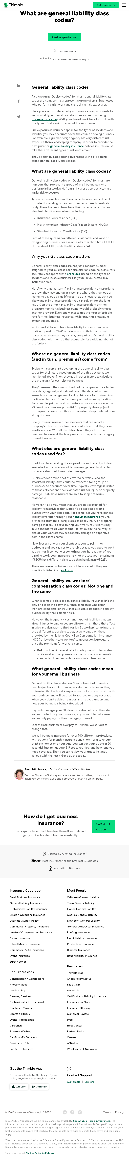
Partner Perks (75, 1031)
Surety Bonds (18, 961)
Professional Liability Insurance (29, 909)
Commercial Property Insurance (29, 926)
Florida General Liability (81, 909)
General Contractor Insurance (85, 926)
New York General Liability (83, 920)
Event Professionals (22, 1019)
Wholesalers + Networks (82, 1049)
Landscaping (17, 990)
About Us (73, 990)
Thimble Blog (75, 973)
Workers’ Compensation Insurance (31, 932)
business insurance (44, 119)
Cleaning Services (20, 996)
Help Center (74, 1025)
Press (70, 1019)
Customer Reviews (78, 1014)
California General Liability (83, 897)
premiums (73, 274)
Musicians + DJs (19, 1043)
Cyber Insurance (20, 938)
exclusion (67, 570)
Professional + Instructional (27, 1002)
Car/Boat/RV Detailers (23, 1037)
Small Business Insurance (25, 897)
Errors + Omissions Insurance (27, 915)
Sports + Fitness (20, 1014)
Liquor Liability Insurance (82, 956)
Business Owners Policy (24, 920)
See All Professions (21, 1049)
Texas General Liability (80, 903)
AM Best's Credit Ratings (40, 1152)
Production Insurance (80, 944)
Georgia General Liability (82, 915)
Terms (107, 1112)
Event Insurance (20, 956)
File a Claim (73, 984)
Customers (73, 1082)
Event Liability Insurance (82, 938)
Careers (71, 1037)
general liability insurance (67, 146)
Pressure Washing (20, 1031)
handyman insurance (86, 517)
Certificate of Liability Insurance (86, 996)
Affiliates (72, 1043)
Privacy (119, 1112)
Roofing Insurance (78, 932)
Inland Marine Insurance (25, 944)
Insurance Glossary (78, 1008)
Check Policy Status (79, 978)
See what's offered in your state (91, 1120)
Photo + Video (19, 984)
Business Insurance (78, 950)
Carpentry (16, 1025)
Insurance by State (78, 1002)
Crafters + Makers (21, 1008)
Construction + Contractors (27, 978)
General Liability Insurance (26, 903)
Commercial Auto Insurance (27, 950)
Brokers (89, 1082)
